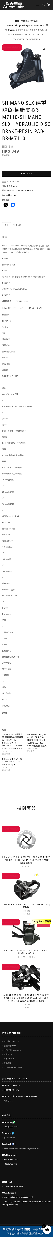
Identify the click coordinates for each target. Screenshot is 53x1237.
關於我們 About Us (11, 1041)
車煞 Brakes (12, 186)
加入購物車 (27, 174)
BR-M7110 (11, 190)
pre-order (20, 190)
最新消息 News (10, 1045)
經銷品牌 (7, 1063)
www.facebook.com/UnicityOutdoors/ (22, 1148)
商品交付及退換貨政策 (13, 1067)
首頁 (17, 20)
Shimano (29, 190)
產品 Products (9, 1058)
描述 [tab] (6, 225)
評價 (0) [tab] (17, 225)
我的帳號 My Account (12, 1050)
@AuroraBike (9, 1137)
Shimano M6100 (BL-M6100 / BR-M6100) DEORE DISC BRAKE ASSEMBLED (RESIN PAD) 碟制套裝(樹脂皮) (37, 740)
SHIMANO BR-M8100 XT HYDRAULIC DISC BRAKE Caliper (12, 761)
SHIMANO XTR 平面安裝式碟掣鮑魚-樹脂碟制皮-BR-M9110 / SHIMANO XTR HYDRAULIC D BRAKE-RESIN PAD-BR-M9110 (12, 741)
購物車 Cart (8, 1054)
